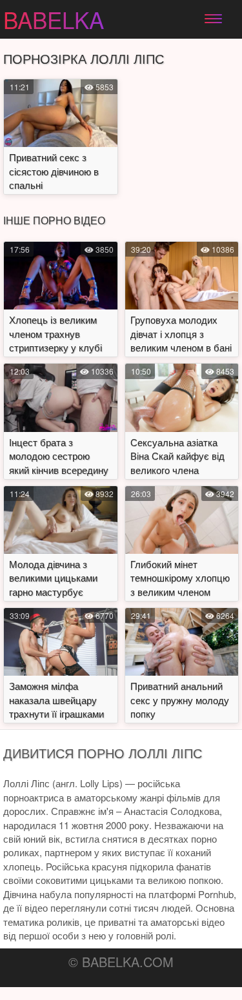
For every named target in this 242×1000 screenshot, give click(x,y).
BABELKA (53, 19)
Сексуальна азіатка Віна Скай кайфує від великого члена (177, 455)
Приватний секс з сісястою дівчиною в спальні (54, 170)
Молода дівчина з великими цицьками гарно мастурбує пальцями (53, 584)
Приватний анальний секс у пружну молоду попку (179, 699)
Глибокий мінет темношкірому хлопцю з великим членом (180, 577)
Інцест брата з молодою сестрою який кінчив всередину (58, 455)
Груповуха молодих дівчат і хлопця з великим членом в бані (181, 333)
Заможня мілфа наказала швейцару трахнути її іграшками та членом (56, 706)
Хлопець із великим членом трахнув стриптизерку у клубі (55, 333)
